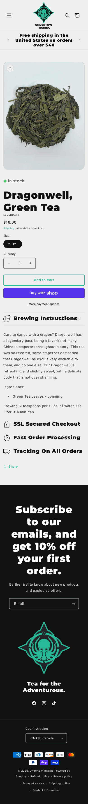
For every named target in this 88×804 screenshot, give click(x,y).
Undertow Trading (42, 770)
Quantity (9, 254)
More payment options (44, 304)
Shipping (8, 228)
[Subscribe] (74, 603)
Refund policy (39, 776)
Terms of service (33, 783)
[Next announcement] (80, 40)
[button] (9, 15)
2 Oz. (12, 244)
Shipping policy (59, 783)
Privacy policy (62, 776)
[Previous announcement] (8, 40)
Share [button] (13, 466)
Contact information (46, 790)
